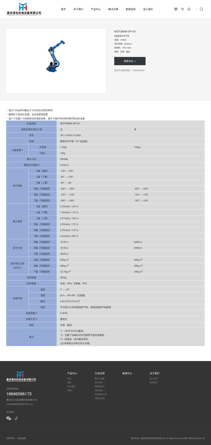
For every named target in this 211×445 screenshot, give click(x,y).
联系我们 (154, 382)
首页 (63, 9)
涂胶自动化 (100, 398)
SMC (69, 378)
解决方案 (113, 9)
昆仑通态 (71, 386)
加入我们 (148, 9)
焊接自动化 (100, 386)
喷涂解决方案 (101, 394)
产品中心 (96, 9)
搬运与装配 (100, 378)
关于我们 (78, 9)
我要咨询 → (130, 61)
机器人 (70, 390)
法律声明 (10, 438)
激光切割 (99, 382)
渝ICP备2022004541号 (194, 438)
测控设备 (99, 390)
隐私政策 (22, 438)
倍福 (69, 382)
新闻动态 (131, 9)
